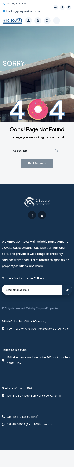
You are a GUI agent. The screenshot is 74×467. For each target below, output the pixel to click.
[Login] (28, 20)
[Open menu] (56, 20)
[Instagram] (68, 7)
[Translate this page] (56, 7)
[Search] (47, 20)
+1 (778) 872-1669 (16, 3)
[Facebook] (62, 7)
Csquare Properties (47, 308)
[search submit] (56, 150)
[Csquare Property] (12, 21)
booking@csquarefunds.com (23, 11)
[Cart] (37, 20)
